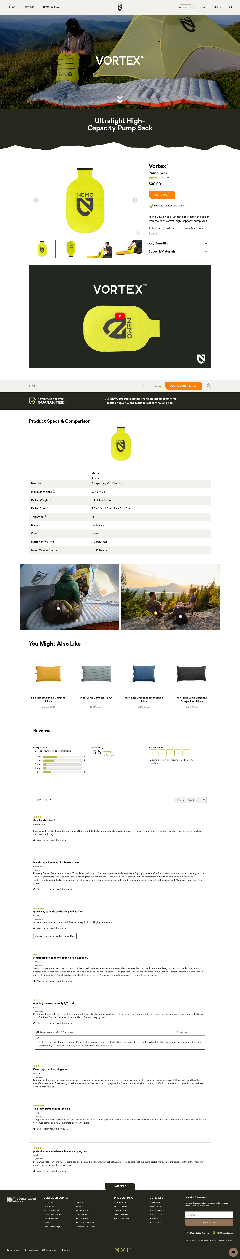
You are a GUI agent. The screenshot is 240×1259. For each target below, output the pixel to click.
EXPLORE (29, 7)
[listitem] (42, 249)
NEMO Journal (51, 7)
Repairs (47, 1223)
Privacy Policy (82, 1219)
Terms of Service (83, 1215)
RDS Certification (121, 1215)
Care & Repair (14, 1250)
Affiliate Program (156, 1210)
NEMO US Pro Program (53, 1227)
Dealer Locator (120, 1210)
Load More (120, 1186)
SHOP (12, 7)
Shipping (79, 1202)
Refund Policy (82, 1210)
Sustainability (154, 1202)
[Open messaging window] (233, 1252)
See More (153, 233)
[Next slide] (135, 200)
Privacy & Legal (190, 1240)
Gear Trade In (155, 1223)
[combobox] (192, 800)
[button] (154, 753)
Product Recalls (120, 1206)
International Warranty (53, 1215)
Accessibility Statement (85, 1227)
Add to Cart (183, 386)
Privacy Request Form (85, 1223)
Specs (144, 386)
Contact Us (48, 1202)
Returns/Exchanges (52, 1219)
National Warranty (51, 1210)
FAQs (78, 1206)
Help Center (49, 1206)
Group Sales (154, 1219)
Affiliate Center (155, 1215)
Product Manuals (32, 1250)
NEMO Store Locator (225, 1233)
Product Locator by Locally (169, 206)
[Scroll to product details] (120, 99)
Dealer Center (155, 1206)
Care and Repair (121, 1202)
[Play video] (120, 316)
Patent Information (121, 1219)
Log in (217, 7)
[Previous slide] (35, 200)
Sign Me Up (209, 1222)
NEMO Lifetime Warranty (199, 1233)
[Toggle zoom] (138, 234)
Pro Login (67, 1250)
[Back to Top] (208, 386)
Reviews (157, 386)
